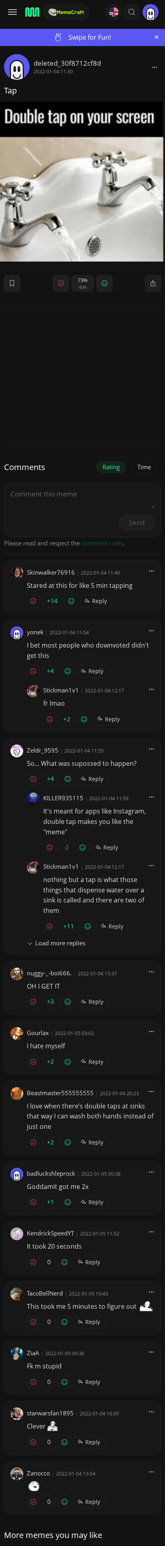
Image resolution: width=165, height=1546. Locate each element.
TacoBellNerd (44, 1293)
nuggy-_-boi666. (49, 973)
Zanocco (38, 1473)
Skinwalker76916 (50, 572)
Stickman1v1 (61, 690)
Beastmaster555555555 (60, 1093)
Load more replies (60, 943)
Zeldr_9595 (42, 750)
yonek (35, 632)
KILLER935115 (63, 798)
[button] (132, 12)
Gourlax (37, 1033)
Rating (111, 467)
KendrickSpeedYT (50, 1233)
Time (144, 467)
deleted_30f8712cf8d (67, 63)
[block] (154, 67)
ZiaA (33, 1353)
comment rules (102, 543)
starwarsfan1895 (50, 1413)
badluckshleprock (51, 1173)
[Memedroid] (31, 12)
